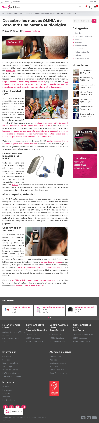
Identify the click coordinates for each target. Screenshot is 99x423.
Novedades (26, 31)
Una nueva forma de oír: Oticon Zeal (87, 99)
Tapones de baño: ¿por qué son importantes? (87, 85)
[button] (48, 317)
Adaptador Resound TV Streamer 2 (85, 307)
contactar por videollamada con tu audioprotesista (39, 267)
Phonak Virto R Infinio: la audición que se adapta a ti (87, 107)
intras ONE (10, 71)
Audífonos (36, 31)
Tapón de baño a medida (21, 307)
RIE (66, 81)
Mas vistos (8, 300)
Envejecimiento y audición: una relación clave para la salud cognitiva (87, 78)
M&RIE (15, 185)
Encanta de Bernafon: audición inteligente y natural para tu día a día (87, 114)
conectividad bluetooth (51, 262)
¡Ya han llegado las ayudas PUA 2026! (87, 70)
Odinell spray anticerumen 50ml (53, 307)
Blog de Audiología (14, 13)
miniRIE (7, 84)
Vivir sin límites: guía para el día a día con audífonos (87, 92)
